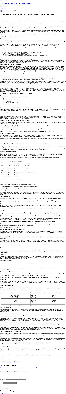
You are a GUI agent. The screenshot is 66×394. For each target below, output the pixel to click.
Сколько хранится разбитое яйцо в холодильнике (11, 359)
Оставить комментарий (13, 16)
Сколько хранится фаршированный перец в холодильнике (12, 361)
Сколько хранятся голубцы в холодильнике (10, 362)
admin (7, 16)
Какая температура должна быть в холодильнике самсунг (33, 367)
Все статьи (4, 8)
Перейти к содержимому (4, 0)
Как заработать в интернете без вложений (16, 3)
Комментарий (3, 379)
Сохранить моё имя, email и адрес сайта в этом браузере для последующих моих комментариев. (18, 386)
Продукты (2, 11)
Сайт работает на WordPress (5, 393)
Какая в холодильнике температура (10, 367)
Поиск (1, 5)
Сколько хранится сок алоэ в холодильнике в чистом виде (12, 360)
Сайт (1, 384)
